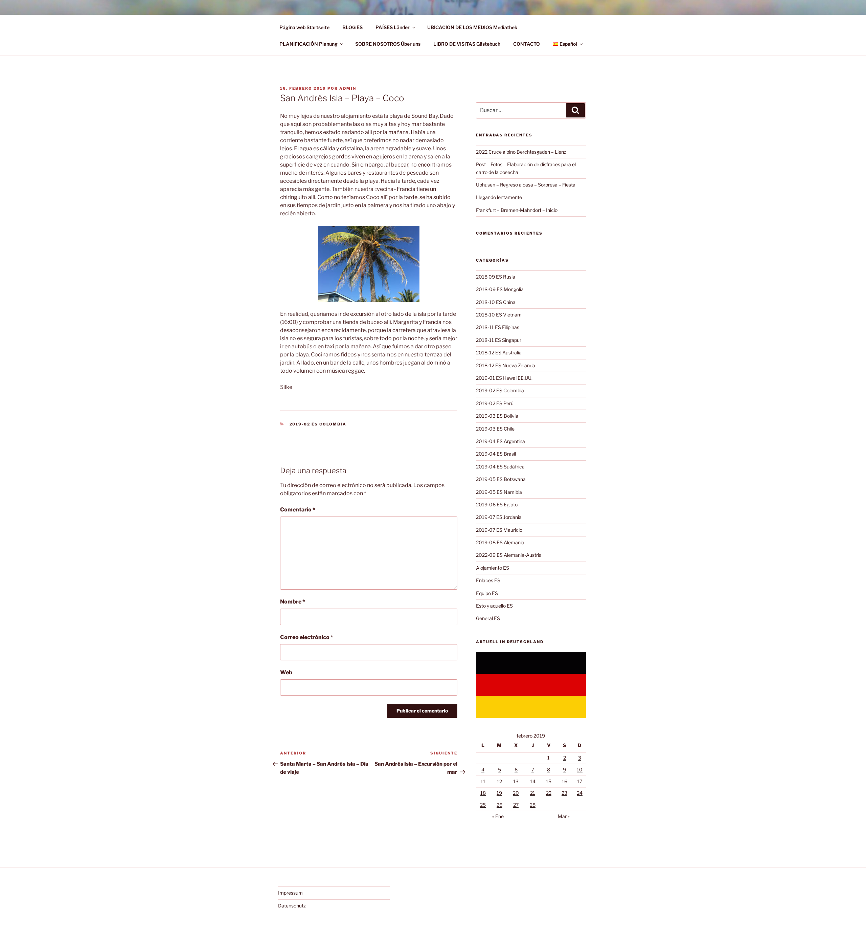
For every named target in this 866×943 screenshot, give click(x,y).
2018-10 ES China (496, 302)
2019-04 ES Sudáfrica (500, 466)
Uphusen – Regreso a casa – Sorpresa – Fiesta (525, 185)
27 (516, 805)
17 (579, 781)
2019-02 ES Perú (495, 403)
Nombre (292, 601)
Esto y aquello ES (494, 606)
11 (483, 781)
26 (499, 805)
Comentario (297, 509)
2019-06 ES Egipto (497, 504)
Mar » (564, 816)
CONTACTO (526, 44)
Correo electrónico (306, 637)
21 (532, 793)
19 (499, 793)
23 (564, 793)
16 (564, 781)
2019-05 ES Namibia (499, 492)
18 (483, 793)
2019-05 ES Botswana (501, 479)
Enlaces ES (488, 580)
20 (516, 793)
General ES (488, 618)
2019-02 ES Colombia (318, 424)
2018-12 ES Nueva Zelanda (505, 365)
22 (548, 793)
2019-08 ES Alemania (500, 542)
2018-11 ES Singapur (498, 340)
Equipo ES (487, 593)
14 (532, 781)
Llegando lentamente (499, 197)
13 (516, 781)
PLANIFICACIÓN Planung (308, 44)
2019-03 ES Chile (495, 429)
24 (580, 793)
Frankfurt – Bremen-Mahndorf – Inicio (516, 210)
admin (347, 88)
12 (499, 781)
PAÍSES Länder (392, 27)
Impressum (290, 893)
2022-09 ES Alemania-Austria (509, 555)
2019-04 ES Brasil (496, 454)
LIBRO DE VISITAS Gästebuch (466, 44)
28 (532, 805)
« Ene (498, 816)
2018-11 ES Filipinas (497, 327)
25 (483, 805)
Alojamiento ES (492, 568)
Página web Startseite (304, 27)
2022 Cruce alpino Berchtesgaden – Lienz (521, 152)
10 (580, 769)
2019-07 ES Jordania (499, 517)
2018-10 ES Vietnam (499, 314)
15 (548, 781)
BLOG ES (352, 27)
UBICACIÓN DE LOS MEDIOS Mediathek (472, 27)
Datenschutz (292, 905)
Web (286, 672)
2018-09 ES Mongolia (500, 289)
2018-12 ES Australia (499, 352)
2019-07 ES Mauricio (499, 530)
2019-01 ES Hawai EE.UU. (504, 378)
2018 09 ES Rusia (495, 277)
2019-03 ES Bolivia (497, 416)
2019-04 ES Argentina (500, 441)
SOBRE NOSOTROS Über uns (387, 44)
